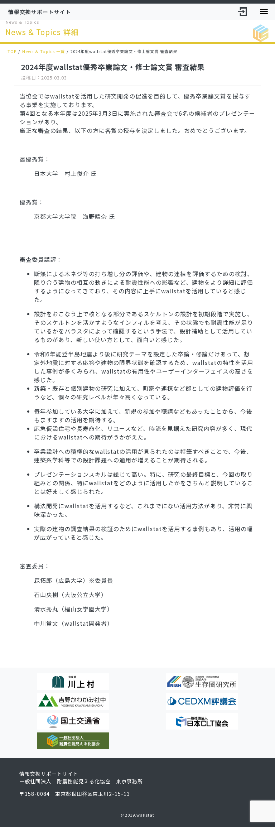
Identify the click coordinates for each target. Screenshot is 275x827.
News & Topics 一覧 (43, 51)
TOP (12, 51)
